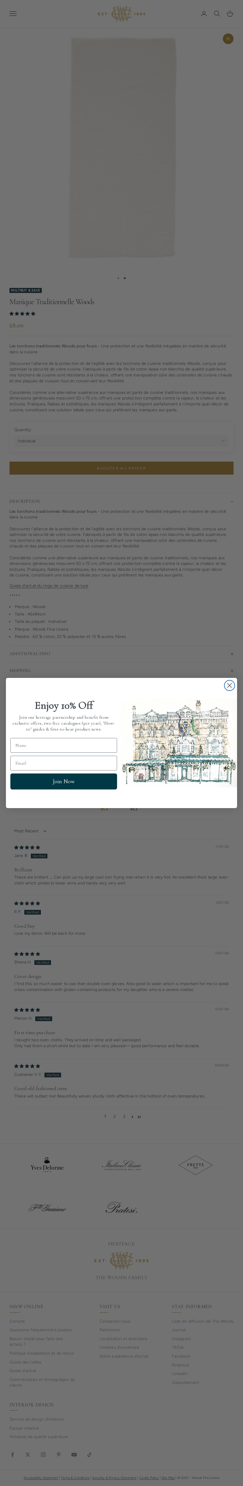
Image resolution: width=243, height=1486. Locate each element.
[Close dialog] (229, 685)
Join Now (64, 781)
